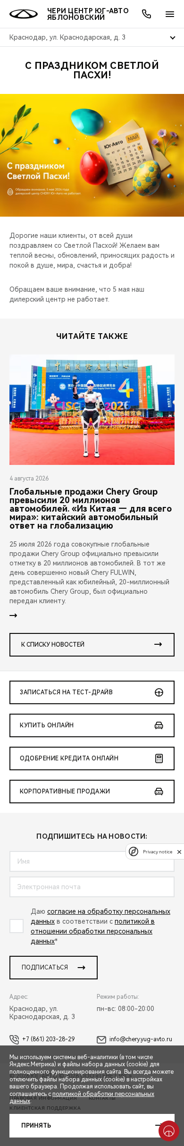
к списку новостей (52, 644)
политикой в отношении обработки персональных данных (93, 931)
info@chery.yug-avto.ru (140, 1039)
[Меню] (170, 14)
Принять (36, 1125)
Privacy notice (157, 851)
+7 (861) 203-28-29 (48, 1039)
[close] (179, 851)
